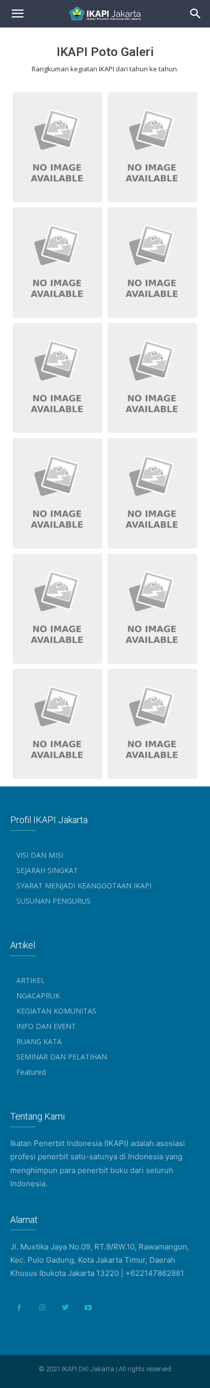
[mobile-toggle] (17, 14)
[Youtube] (88, 1308)
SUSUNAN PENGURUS (53, 901)
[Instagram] (42, 1308)
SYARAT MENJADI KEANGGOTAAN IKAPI (83, 885)
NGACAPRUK (38, 995)
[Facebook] (19, 1308)
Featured (31, 1072)
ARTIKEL (30, 980)
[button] (195, 14)
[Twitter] (65, 1308)
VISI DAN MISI (39, 855)
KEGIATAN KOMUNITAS (56, 1011)
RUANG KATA (39, 1041)
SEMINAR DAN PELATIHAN (61, 1057)
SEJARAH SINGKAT (47, 870)
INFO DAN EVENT (46, 1026)
